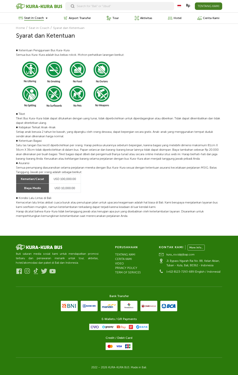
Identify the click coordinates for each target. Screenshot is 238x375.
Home (20, 28)
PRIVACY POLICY (126, 268)
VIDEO (119, 263)
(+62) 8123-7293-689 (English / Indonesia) (193, 271)
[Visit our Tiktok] (36, 271)
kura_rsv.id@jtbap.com (180, 254)
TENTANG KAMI (208, 6)
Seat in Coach (39, 28)
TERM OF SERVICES (128, 272)
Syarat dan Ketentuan (69, 28)
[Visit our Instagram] (27, 271)
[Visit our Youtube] (52, 271)
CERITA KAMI (123, 259)
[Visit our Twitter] (44, 271)
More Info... (196, 247)
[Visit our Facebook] (19, 271)
